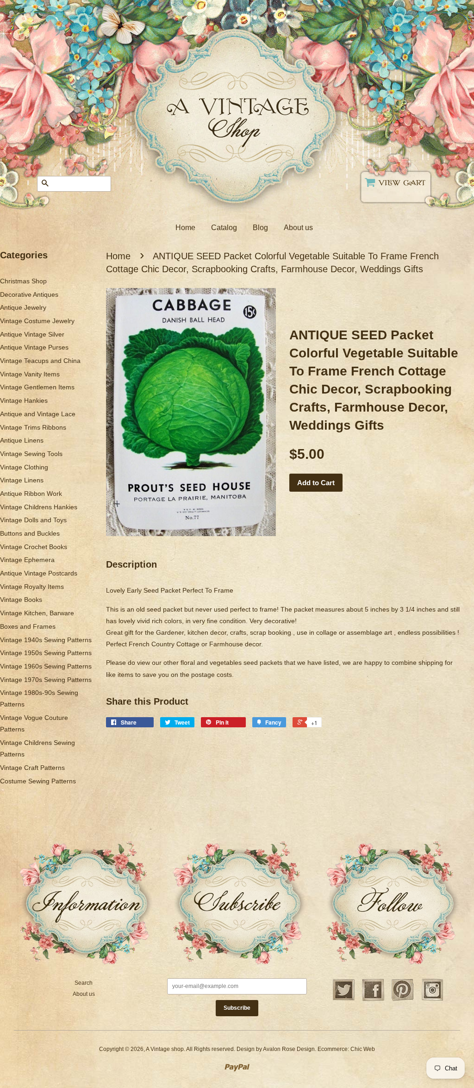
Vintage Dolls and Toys (33, 520)
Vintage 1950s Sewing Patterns (46, 653)
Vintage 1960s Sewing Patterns (46, 666)
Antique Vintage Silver (32, 334)
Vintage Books (21, 599)
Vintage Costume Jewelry (37, 321)
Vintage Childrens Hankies (38, 507)
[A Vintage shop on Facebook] (373, 999)
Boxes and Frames (28, 626)
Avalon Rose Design (289, 1049)
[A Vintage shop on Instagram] (432, 999)
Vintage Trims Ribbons (33, 427)
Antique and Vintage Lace (37, 414)
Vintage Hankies (24, 400)
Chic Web (362, 1049)
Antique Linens (22, 440)
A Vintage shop (165, 1049)
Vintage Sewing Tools (31, 453)
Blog (260, 227)
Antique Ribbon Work (31, 493)
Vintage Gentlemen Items (37, 387)
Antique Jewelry (23, 307)
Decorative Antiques (29, 294)
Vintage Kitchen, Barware (37, 613)
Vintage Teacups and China (40, 360)
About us (298, 227)
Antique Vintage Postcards (38, 573)
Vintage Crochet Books (33, 546)
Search (84, 983)
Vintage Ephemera (27, 559)
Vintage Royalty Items (32, 586)
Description (131, 564)
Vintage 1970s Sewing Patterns (46, 679)
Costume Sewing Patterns (38, 781)
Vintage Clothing (24, 467)
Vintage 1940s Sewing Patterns (46, 640)
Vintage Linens (22, 480)
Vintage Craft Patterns (32, 767)
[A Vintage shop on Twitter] (343, 999)
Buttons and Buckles (30, 533)
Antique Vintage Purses (34, 347)
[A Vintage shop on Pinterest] (402, 999)
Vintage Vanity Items (30, 374)
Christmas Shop (23, 281)
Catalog (224, 227)
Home (185, 227)
